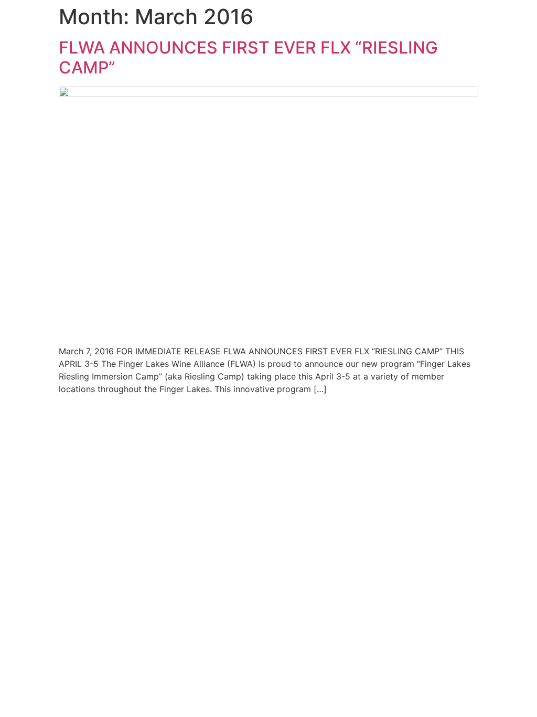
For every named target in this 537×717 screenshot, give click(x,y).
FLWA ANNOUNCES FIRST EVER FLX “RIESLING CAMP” (248, 57)
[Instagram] (517, 488)
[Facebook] (487, 488)
